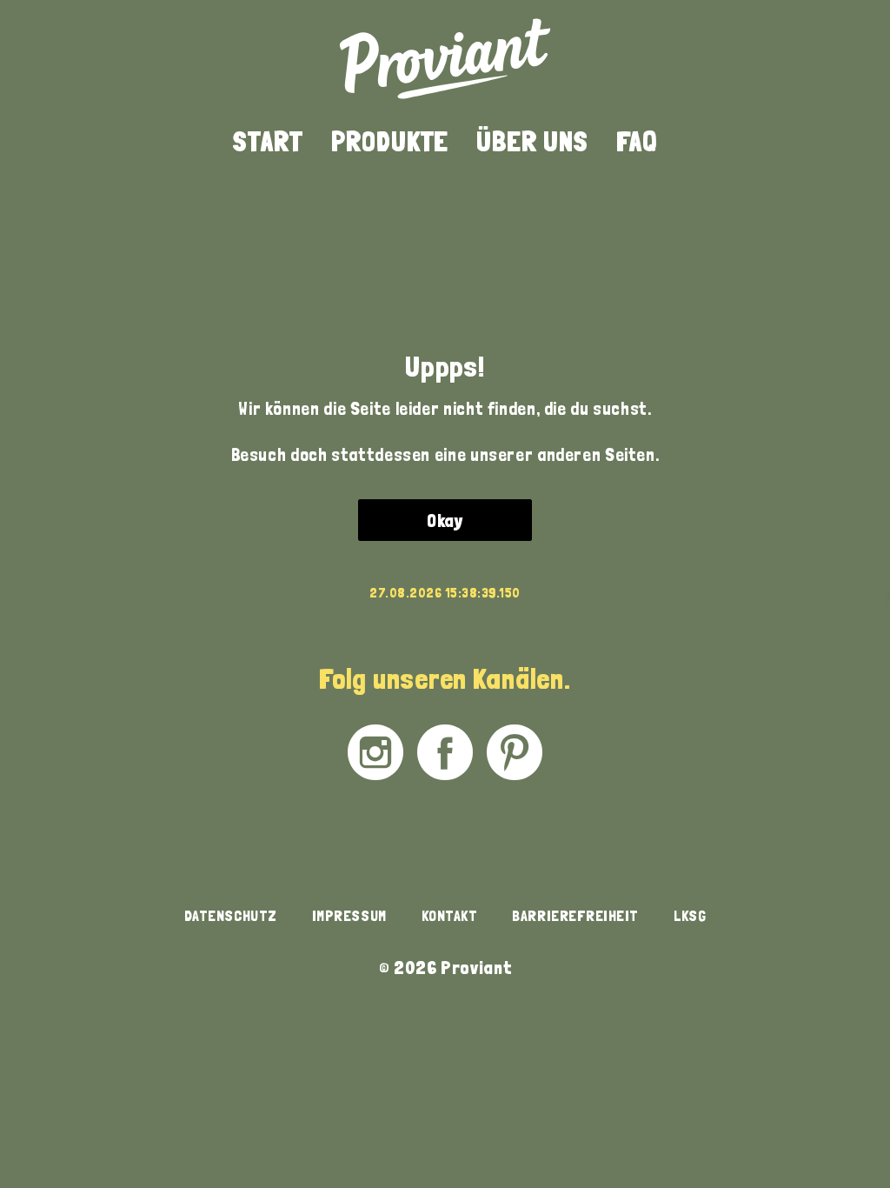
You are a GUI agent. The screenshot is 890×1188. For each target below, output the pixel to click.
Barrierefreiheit (575, 915)
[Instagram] (375, 752)
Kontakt (450, 915)
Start (268, 141)
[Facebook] (445, 752)
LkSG (690, 915)
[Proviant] (445, 58)
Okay (445, 520)
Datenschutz (230, 915)
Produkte (390, 141)
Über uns (532, 141)
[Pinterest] (514, 752)
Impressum (349, 915)
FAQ (636, 141)
